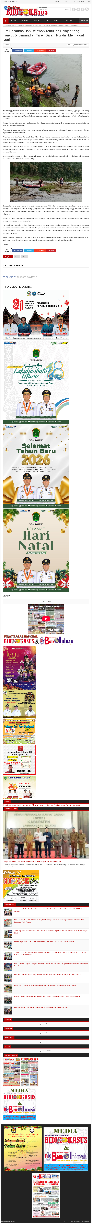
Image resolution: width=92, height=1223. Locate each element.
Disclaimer (81, 1)
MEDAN (13, 21)
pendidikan (76, 805)
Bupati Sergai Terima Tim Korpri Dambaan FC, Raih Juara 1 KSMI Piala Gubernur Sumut (44, 942)
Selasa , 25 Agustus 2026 (10, 1)
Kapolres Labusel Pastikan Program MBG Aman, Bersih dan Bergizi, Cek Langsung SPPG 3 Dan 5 (47, 974)
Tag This (8, 257)
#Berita (17, 257)
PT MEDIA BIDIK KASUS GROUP (80, 1222)
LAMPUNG (68, 21)
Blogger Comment (27, 277)
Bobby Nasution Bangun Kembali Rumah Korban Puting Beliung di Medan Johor (41, 1007)
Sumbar (57, 805)
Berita (7, 45)
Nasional (43, 805)
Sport (51, 805)
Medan (35, 805)
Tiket (88, 1)
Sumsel (62, 805)
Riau (48, 805)
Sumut (69, 805)
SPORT (47, 21)
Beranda (56, 1)
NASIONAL (24, 21)
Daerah (10, 805)
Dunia (14, 805)
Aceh (5, 805)
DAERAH (36, 21)
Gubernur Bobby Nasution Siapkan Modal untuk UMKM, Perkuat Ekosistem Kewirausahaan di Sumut (47, 996)
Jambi (19, 805)
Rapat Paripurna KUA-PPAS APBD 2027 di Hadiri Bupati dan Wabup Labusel (32, 861)
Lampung (28, 805)
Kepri (23, 805)
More (83, 21)
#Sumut (24, 257)
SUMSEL (57, 21)
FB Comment (9, 277)
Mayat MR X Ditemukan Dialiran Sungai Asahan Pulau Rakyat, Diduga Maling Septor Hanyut (45, 985)
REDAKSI (65, 1)
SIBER (73, 1)
